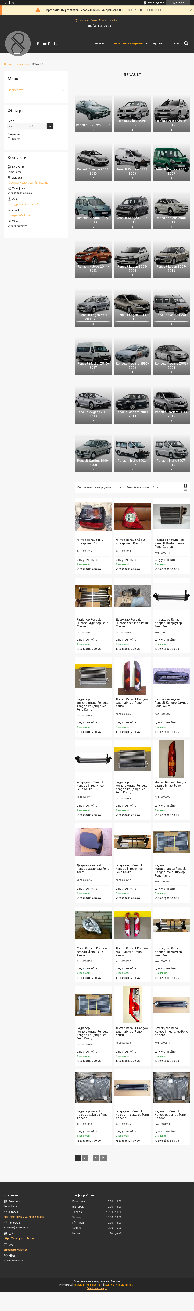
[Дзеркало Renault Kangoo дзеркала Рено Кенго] (93, 842)
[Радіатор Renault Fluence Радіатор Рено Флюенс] (93, 596)
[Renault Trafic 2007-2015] (171, 449)
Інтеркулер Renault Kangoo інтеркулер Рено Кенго (168, 623)
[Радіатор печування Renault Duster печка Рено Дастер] (171, 516)
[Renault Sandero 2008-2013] (132, 401)
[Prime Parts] (18, 44)
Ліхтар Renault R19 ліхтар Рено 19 (90, 541)
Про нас (158, 43)
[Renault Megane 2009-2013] (93, 401)
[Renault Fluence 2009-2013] (93, 158)
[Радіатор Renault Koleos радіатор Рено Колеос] (93, 1088)
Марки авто (15, 89)
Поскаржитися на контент (88, 1284)
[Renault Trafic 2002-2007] (132, 449)
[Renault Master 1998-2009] (171, 304)
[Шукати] (185, 43)
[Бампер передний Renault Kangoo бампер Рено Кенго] (171, 675)
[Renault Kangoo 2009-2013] (93, 207)
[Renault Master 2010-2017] (93, 352)
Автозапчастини (19, 64)
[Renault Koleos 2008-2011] (171, 207)
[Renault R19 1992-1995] (93, 110)
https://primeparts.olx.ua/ (23, 204)
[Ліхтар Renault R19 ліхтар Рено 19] (93, 516)
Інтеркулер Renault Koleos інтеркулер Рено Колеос (171, 1031)
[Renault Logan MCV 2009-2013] (93, 304)
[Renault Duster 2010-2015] (171, 110)
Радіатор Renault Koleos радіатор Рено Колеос (92, 1114)
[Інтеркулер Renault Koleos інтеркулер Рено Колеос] (171, 1004)
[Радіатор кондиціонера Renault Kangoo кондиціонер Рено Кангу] (93, 675)
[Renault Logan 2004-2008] (132, 255)
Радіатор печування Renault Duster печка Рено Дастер (169, 543)
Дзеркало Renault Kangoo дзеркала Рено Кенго (93, 868)
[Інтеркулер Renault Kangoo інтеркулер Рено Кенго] (171, 596)
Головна (99, 43)
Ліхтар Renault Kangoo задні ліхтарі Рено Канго (132, 702)
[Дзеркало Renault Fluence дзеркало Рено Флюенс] (132, 596)
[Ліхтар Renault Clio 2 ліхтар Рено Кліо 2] (132, 516)
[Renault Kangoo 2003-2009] (171, 158)
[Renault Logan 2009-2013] (171, 255)
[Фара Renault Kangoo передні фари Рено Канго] (93, 925)
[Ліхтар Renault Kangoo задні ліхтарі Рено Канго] (132, 675)
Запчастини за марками (128, 43)
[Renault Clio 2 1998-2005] (132, 110)
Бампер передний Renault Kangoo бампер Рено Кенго (171, 702)
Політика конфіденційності (119, 1284)
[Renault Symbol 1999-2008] (93, 449)
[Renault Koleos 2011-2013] (93, 255)
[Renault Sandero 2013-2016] (171, 401)
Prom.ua (115, 1281)
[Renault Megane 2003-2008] (171, 352)
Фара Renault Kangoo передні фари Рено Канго (92, 952)
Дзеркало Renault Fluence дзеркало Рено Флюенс (132, 623)
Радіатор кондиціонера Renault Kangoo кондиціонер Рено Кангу (92, 704)
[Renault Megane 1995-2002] (132, 352)
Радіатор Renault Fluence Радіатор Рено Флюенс (92, 623)
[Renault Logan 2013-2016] (132, 304)
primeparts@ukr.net (19, 215)
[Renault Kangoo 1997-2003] (132, 158)
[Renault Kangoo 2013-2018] (132, 207)
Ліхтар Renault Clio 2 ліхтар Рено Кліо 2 (130, 541)
